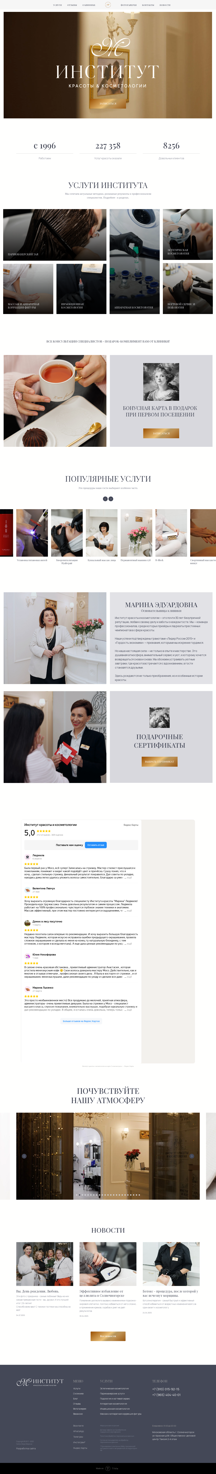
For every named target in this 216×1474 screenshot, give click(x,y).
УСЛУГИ (57, 5)
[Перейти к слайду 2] (79, 1195)
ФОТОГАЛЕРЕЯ (129, 5)
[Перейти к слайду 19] (128, 1195)
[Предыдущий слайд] (105, 499)
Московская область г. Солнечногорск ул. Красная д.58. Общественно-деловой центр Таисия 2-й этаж (173, 1436)
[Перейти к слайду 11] (105, 1195)
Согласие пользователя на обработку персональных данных (114, 1441)
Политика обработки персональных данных (117, 1436)
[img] (40, 1382)
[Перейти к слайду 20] (130, 1195)
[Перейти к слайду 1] (76, 1195)
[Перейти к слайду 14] (113, 1195)
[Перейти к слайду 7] (93, 1195)
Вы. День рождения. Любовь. (37, 1291)
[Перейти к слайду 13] (110, 1195)
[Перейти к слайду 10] (102, 1195)
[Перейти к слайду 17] (122, 1195)
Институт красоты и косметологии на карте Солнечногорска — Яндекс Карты (108, 1066)
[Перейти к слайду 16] (119, 1195)
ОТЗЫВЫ (72, 5)
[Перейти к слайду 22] (136, 1195)
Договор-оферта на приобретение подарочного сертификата (113, 1431)
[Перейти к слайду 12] (108, 1195)
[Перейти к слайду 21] (133, 1195)
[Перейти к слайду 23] (139, 1195)
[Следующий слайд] (110, 499)
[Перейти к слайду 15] (116, 1195)
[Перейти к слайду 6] (91, 1195)
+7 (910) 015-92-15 (165, 1389)
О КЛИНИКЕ (88, 5)
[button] (160, 762)
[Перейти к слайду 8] (96, 1195)
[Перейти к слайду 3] (82, 1195)
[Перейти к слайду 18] (125, 1195)
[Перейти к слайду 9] (99, 1195)
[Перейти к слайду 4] (85, 1195)
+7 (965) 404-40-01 (166, 1395)
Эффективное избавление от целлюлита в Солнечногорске (102, 1293)
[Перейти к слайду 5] (88, 1195)
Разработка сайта (26, 1448)
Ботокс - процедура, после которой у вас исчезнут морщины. (170, 1293)
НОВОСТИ (165, 5)
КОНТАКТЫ (148, 5)
